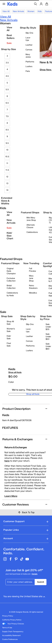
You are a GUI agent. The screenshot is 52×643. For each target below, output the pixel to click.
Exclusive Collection (11, 279)
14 (7, 190)
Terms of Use (7, 628)
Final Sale (9, 344)
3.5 (7, 62)
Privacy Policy (7, 616)
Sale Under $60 (48, 346)
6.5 (7, 103)
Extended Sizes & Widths (6, 201)
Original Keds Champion (11, 271)
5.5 (7, 89)
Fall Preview (32, 269)
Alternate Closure (30, 226)
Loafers (29, 66)
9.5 (7, 143)
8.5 (7, 130)
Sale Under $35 (48, 327)
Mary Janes (28, 55)
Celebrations (32, 232)
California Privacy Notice (11, 620)
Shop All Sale (10, 322)
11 (7, 163)
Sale (9, 43)
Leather (29, 45)
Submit (40, 582)
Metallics (33, 293)
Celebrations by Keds (12, 294)
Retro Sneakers (33, 286)
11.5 (7, 170)
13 (7, 183)
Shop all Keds (14, 372)
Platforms (30, 62)
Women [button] (30, 11)
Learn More (10, 496)
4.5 (7, 76)
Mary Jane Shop (31, 278)
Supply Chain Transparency (12, 631)
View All (5, 11)
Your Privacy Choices (15, 624)
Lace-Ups (28, 38)
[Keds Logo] (12, 3)
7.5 (7, 116)
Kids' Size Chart (10, 236)
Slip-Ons (29, 33)
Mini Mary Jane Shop (31, 218)
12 (7, 177)
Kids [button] (40, 11)
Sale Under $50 (48, 336)
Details (34, 574)
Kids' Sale (9, 337)
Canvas (29, 49)
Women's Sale (11, 330)
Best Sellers (10, 36)
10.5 (7, 156)
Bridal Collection (11, 286)
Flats (28, 71)
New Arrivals (18, 11)
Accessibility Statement (11, 635)
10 (7, 150)
